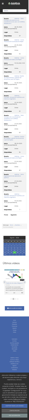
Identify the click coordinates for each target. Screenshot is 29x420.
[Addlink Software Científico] (14, 3)
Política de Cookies (19, 399)
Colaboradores (14, 345)
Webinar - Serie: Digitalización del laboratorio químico (14, 176)
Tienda (14, 330)
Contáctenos (14, 367)
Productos (14, 326)
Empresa (14, 369)
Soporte (14, 328)
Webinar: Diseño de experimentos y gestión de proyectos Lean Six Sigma (14, 77)
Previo (6, 215)
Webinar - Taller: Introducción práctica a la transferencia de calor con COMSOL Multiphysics (14, 21)
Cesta (14, 332)
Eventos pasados (14, 343)
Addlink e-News (14, 357)
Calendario (14, 339)
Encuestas (14, 347)
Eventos (14, 341)
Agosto (13, 238)
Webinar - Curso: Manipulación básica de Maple (14, 58)
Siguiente (14, 215)
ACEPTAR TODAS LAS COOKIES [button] (15, 406)
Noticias (14, 322)
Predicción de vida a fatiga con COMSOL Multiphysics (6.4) (14, 283)
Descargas (14, 349)
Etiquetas (14, 324)
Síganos (14, 365)
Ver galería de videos (15, 308)
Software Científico (14, 361)
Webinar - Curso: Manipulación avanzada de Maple (14, 40)
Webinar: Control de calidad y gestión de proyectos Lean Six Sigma (14, 138)
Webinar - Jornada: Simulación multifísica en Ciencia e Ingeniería (14, 97)
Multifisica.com (14, 363)
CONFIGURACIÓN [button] (14, 410)
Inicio (14, 320)
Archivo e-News (14, 359)
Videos (14, 351)
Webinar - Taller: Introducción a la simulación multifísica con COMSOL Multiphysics (14, 118)
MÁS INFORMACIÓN (14, 415)
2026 (17, 238)
